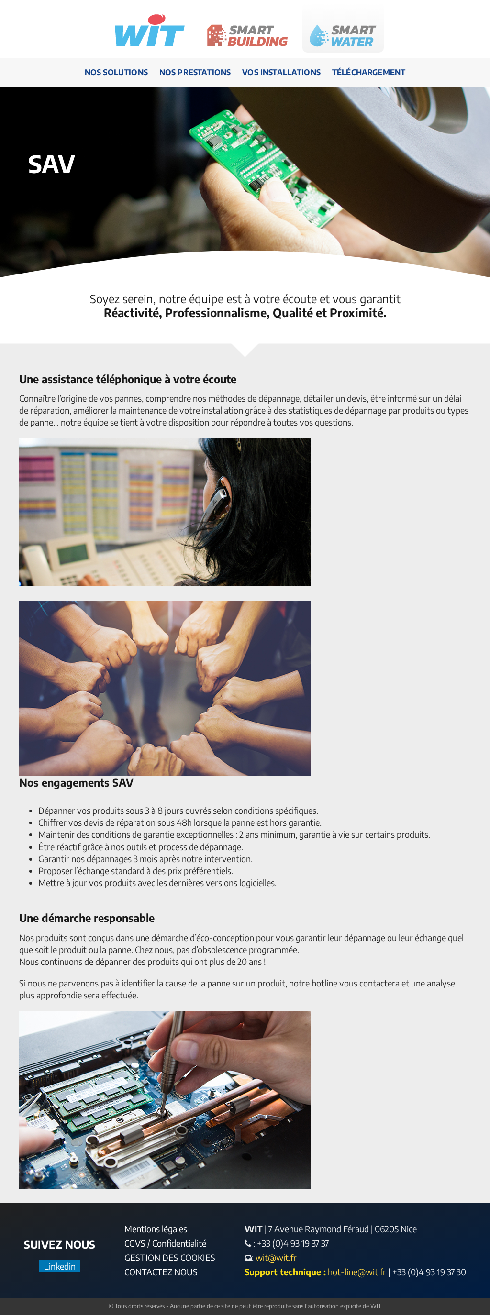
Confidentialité (179, 1243)
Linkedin (60, 1265)
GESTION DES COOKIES (169, 1257)
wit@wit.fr (275, 1257)
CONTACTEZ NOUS (161, 1271)
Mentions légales (155, 1228)
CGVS (134, 1243)
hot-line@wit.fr (357, 1271)
